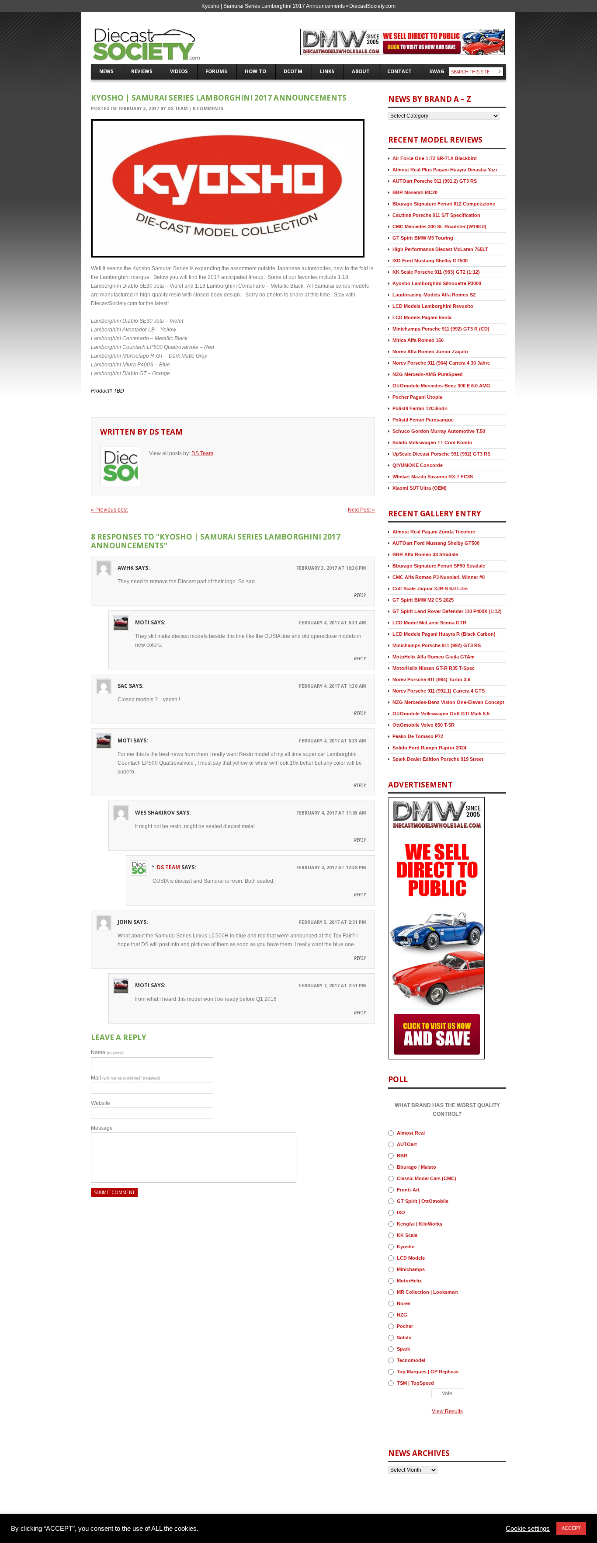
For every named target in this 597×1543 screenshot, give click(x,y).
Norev (403, 1303)
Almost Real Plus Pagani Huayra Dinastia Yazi (444, 169)
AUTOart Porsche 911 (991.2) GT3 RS (434, 181)
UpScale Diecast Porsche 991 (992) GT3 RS (441, 453)
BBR (402, 1155)
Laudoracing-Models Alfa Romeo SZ (434, 294)
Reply (360, 595)
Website (100, 1103)
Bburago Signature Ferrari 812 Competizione (443, 203)
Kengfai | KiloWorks (419, 1223)
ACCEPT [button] (571, 1528)
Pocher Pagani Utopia (417, 397)
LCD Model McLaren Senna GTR (429, 622)
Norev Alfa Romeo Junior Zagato (430, 351)
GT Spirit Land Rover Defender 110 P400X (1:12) (447, 611)
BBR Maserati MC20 (414, 192)
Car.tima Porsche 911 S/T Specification (436, 215)
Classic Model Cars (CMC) (426, 1178)
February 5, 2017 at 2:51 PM (332, 922)
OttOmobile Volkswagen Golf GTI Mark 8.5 (440, 713)
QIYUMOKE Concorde (417, 465)
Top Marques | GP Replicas (427, 1371)
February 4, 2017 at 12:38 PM (331, 867)
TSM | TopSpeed (415, 1383)
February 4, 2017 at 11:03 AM (331, 813)
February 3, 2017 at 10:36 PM (331, 568)
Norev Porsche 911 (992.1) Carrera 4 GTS (438, 690)
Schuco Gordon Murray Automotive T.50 (438, 431)
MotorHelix (409, 1280)
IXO (401, 1212)
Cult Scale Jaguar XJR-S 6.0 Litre (430, 588)
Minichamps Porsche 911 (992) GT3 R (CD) (440, 328)
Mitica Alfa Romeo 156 (418, 340)
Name (107, 1052)
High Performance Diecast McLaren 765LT (440, 249)
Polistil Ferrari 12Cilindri (420, 408)
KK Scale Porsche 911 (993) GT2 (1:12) (436, 272)
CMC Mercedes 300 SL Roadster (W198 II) (439, 226)
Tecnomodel (411, 1360)
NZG (402, 1314)
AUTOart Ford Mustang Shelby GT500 (435, 543)
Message (102, 1128)
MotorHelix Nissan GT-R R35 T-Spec (433, 668)
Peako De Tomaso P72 (417, 736)
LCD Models (411, 1258)
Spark (403, 1348)
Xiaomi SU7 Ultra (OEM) (419, 488)
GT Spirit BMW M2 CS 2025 (423, 600)
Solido (404, 1337)
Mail (125, 1078)
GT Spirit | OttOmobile (422, 1201)
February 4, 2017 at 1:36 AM (332, 686)
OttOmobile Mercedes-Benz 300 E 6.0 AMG (441, 385)
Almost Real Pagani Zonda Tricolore (433, 531)
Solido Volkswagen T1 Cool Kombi (432, 442)
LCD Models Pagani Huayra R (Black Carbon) (444, 634)
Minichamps (411, 1269)
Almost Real (411, 1132)
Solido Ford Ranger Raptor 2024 (429, 747)
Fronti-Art (408, 1189)
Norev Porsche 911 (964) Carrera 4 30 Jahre (441, 363)
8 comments (208, 108)
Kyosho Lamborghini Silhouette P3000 (436, 283)
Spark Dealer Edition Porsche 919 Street (437, 759)
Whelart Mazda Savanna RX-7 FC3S (432, 476)
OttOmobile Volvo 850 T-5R (423, 725)
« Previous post (109, 510)
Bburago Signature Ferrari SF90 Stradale (438, 565)
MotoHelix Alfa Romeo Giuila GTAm (433, 656)
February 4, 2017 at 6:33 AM (332, 741)
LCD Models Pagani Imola (421, 317)
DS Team (177, 108)
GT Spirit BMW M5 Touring (422, 237)
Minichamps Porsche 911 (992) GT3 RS (436, 645)
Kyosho (406, 1246)
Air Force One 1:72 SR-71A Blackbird (434, 158)
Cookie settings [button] (528, 1528)
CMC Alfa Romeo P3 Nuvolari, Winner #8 (438, 577)
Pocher (405, 1326)
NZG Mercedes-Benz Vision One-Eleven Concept (448, 702)
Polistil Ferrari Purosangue (423, 419)
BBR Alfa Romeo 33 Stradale (425, 554)
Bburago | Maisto (416, 1167)
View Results (447, 1411)
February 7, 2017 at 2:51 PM (332, 985)
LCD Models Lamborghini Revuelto (432, 306)
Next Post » (361, 510)
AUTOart (407, 1144)
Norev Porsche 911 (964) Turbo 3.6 (431, 679)
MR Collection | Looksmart (427, 1292)
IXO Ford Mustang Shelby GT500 (430, 260)
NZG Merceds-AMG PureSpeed (427, 374)
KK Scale (407, 1235)
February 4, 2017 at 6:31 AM (332, 623)
